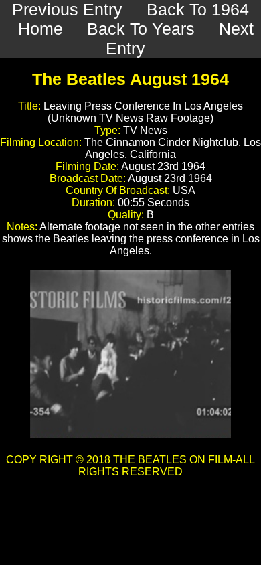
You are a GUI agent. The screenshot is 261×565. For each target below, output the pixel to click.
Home (40, 28)
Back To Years (141, 28)
